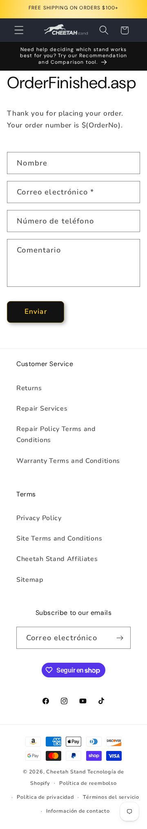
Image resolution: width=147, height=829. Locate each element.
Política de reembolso (88, 783)
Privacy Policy (39, 518)
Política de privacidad (45, 796)
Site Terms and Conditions (59, 538)
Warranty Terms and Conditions (68, 460)
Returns (29, 388)
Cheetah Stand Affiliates (57, 558)
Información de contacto (78, 810)
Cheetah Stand (66, 771)
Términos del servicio (111, 796)
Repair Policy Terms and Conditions (56, 435)
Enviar (35, 311)
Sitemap (30, 579)
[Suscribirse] (119, 638)
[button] (19, 30)
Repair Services (41, 408)
